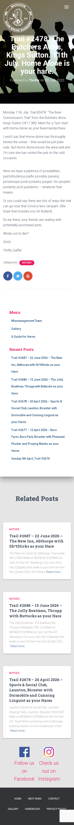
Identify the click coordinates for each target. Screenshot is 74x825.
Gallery (16, 328)
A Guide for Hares (23, 336)
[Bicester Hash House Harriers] (18, 17)
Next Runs (35, 798)
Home (17, 798)
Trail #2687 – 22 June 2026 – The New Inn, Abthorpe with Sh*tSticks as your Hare (36, 364)
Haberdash (32, 809)
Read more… (54, 572)
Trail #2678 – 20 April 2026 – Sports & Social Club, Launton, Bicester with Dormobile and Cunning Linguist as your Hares (36, 690)
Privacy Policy (56, 809)
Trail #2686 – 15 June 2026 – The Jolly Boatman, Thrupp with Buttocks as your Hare (37, 386)
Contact (54, 798)
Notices (26, 263)
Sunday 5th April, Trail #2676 (30, 458)
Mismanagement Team (26, 320)
